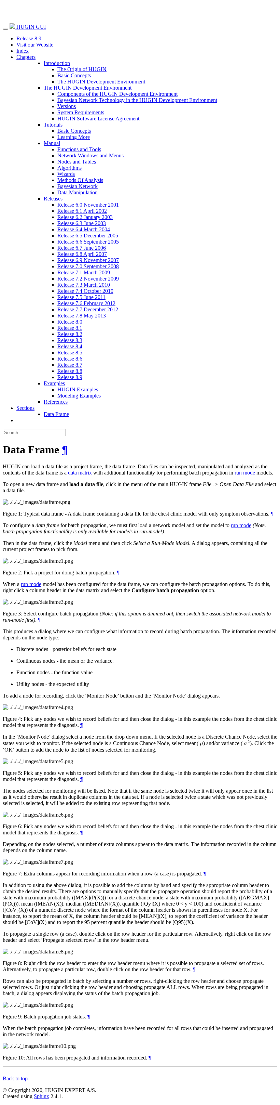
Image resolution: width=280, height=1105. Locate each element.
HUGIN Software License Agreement (98, 118)
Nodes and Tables (76, 162)
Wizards (66, 174)
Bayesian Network (77, 186)
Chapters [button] (26, 57)
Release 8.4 (69, 346)
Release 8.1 (69, 328)
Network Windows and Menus (90, 155)
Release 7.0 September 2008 (88, 266)
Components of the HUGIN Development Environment (117, 94)
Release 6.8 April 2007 (82, 254)
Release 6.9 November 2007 (88, 260)
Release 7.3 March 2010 (83, 285)
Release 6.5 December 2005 (87, 235)
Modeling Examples (79, 396)
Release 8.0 (69, 322)
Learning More (73, 137)
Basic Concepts (74, 75)
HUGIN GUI (30, 27)
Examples (54, 383)
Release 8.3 (69, 340)
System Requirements (80, 112)
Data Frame (56, 414)
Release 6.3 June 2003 (81, 223)
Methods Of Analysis (80, 180)
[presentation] (201, 743)
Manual (52, 143)
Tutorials (53, 125)
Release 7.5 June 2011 (81, 297)
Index (22, 51)
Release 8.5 (69, 352)
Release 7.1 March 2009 (83, 272)
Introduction (57, 63)
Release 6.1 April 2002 (82, 211)
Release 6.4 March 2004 (83, 229)
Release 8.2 (69, 334)
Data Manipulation (77, 192)
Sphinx (41, 1096)
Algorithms (69, 168)
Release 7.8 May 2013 (81, 315)
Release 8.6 (69, 359)
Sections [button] (25, 408)
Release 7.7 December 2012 (87, 309)
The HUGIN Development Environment (101, 81)
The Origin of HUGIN (82, 69)
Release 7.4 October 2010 (85, 291)
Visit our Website (34, 45)
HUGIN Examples (77, 389)
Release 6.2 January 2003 (85, 217)
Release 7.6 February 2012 (86, 303)
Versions (66, 106)
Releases (53, 199)
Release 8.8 (69, 371)
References (56, 402)
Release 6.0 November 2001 (88, 205)
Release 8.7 (69, 365)
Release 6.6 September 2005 (88, 242)
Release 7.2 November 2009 (88, 279)
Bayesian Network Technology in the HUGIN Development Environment (137, 100)
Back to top (15, 1078)
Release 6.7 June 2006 (81, 248)
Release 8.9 (28, 38)
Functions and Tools (79, 149)
